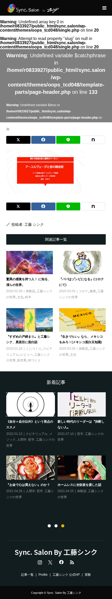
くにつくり (33, 348)
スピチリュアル (37, 434)
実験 (88, 575)
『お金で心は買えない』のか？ (28, 485)
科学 (28, 297)
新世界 (22, 360)
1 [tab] (49, 525)
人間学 (22, 439)
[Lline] (68, 140)
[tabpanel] (57, 446)
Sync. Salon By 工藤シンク (56, 552)
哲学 (31, 439)
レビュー (26, 354)
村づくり (34, 360)
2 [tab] (56, 525)
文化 (20, 297)
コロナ (83, 291)
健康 (93, 291)
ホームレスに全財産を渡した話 (79, 485)
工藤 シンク (34, 224)
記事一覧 (27, 575)
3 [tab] (62, 525)
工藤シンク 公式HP (66, 575)
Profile (43, 575)
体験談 (30, 291)
